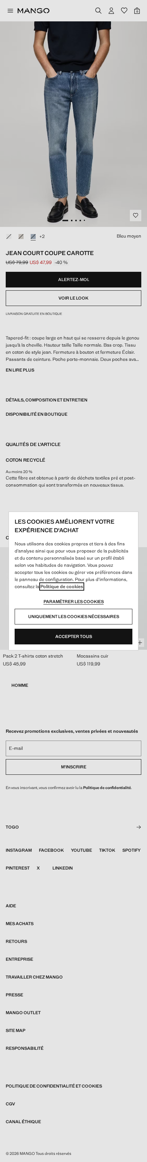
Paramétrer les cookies (74, 602)
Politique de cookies (61, 586)
